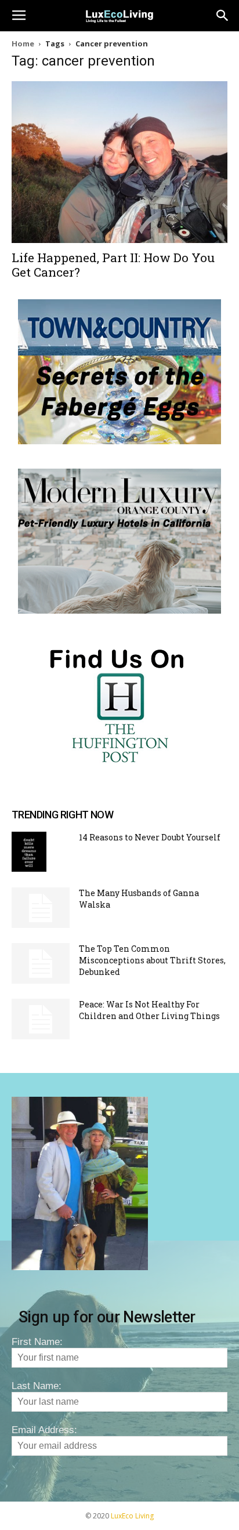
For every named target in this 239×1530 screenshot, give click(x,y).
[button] (223, 15)
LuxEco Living (132, 1516)
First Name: (37, 1341)
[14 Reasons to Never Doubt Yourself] (29, 852)
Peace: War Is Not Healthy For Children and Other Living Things (149, 1010)
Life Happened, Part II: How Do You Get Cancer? (113, 264)
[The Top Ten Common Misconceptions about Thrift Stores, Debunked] (41, 963)
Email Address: (44, 1429)
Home (23, 43)
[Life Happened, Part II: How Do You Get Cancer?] (119, 162)
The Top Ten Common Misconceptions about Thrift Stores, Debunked (152, 960)
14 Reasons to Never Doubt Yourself (149, 837)
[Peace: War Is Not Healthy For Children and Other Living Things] (41, 1019)
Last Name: (36, 1385)
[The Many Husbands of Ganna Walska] (41, 907)
